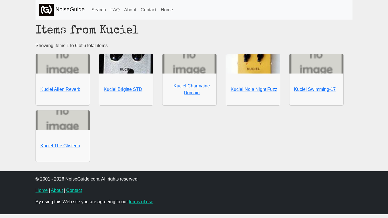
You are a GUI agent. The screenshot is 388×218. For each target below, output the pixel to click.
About (130, 9)
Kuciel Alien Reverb (60, 89)
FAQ (115, 9)
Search (98, 9)
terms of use (141, 201)
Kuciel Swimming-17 (315, 89)
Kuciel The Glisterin (60, 145)
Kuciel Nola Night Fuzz (254, 89)
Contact (148, 9)
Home (167, 9)
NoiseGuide (69, 9)
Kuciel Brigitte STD (123, 89)
